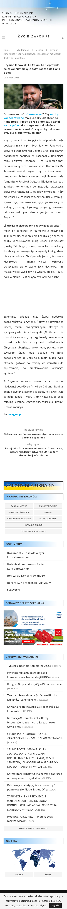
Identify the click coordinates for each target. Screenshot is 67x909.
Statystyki (14, 589)
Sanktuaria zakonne (19, 519)
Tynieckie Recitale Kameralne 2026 (28, 665)
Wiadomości (23, 50)
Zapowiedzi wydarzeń (22, 657)
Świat (48, 875)
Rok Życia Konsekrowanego (26, 575)
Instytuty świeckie (19, 512)
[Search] (63, 38)
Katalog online (33, 525)
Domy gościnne (47, 519)
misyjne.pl (15, 414)
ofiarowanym (34, 114)
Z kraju (39, 50)
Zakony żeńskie (48, 506)
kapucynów (11, 125)
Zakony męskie (19, 506)
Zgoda (55, 905)
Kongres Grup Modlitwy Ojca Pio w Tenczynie (34, 684)
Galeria (11, 841)
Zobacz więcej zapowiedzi (33, 828)
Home (6, 50)
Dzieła (48, 512)
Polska (19, 875)
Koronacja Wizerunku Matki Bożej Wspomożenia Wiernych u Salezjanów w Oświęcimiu (31, 722)
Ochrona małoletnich (33, 531)
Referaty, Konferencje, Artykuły (29, 582)
